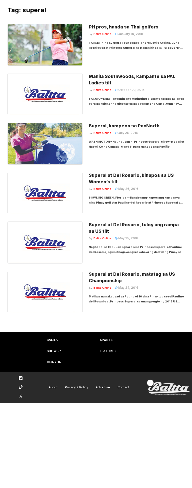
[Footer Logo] (168, 387)
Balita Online (102, 34)
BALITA (52, 340)
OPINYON (54, 362)
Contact (123, 387)
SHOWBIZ (54, 351)
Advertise (103, 387)
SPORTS (106, 340)
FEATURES (108, 351)
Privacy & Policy (76, 387)
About (53, 387)
